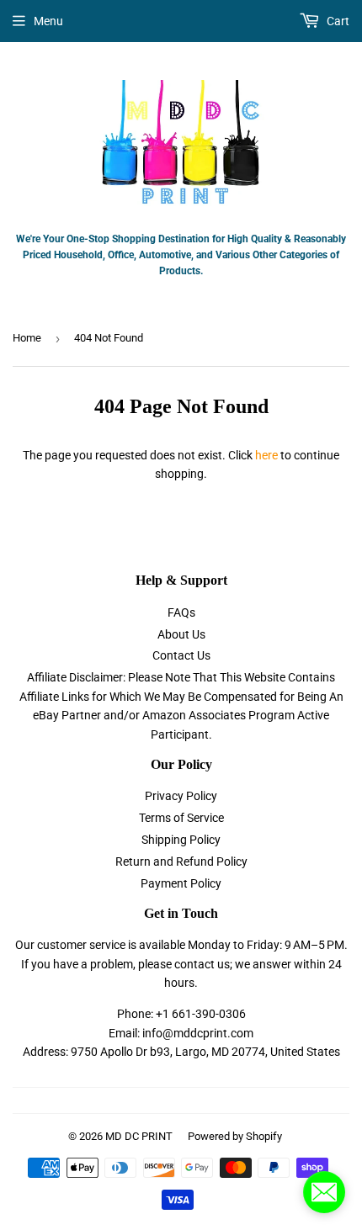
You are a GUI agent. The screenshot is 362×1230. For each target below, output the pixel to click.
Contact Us (181, 655)
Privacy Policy (181, 796)
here (266, 455)
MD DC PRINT (139, 1136)
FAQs (181, 612)
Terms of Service (181, 817)
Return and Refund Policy (181, 861)
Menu (48, 21)
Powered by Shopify (235, 1136)
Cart (336, 21)
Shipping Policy (181, 839)
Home (27, 337)
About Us (181, 634)
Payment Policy (181, 883)
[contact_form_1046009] (324, 1192)
